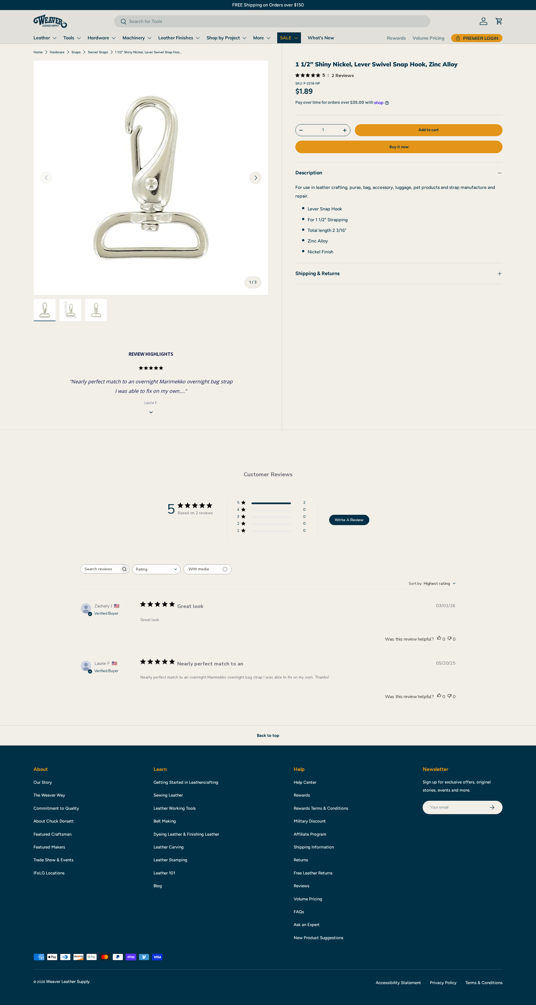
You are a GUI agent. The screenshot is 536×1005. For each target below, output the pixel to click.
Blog (158, 885)
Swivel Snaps (98, 52)
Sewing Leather (168, 795)
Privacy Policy (443, 982)
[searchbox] (100, 569)
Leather (42, 37)
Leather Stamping (170, 859)
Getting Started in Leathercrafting (186, 782)
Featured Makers (49, 847)
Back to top (268, 735)
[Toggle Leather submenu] (54, 38)
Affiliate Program (310, 834)
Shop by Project (223, 37)
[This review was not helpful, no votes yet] (449, 639)
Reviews (301, 885)
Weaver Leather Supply (68, 981)
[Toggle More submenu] (268, 38)
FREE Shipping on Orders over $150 (268, 5)
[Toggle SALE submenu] (296, 38)
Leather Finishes (175, 37)
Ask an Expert (307, 924)
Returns (301, 859)
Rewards (396, 38)
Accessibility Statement (398, 982)
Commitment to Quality (56, 808)
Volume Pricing (428, 38)
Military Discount (310, 821)
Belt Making (165, 821)
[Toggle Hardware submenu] (113, 38)
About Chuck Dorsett (54, 821)
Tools (68, 37)
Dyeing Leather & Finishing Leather (186, 834)
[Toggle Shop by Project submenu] (244, 38)
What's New (321, 37)
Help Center (305, 782)
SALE (285, 37)
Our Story (43, 782)
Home (38, 52)
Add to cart (428, 130)
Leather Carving (169, 847)
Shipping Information (314, 847)
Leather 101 (164, 873)
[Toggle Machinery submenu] (149, 38)
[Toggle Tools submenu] (78, 38)
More (258, 37)
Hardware (98, 37)
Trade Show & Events (53, 859)
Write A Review (349, 520)
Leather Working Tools (175, 808)
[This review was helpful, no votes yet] (439, 639)
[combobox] (272, 21)
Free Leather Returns (313, 873)
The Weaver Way (49, 795)
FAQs (299, 911)
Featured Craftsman (52, 834)
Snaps (76, 52)
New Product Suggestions (318, 937)
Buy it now (399, 147)
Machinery (134, 37)
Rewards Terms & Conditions (321, 808)
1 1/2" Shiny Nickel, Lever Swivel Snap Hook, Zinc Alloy (148, 52)
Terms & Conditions (483, 982)
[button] (499, 21)
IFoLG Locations (49, 873)
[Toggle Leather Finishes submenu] (197, 38)
